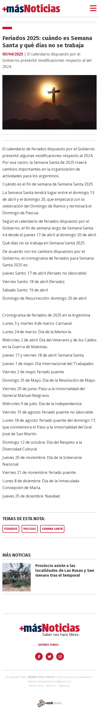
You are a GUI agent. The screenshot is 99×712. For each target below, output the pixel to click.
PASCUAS (29, 529)
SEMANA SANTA (52, 529)
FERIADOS (11, 529)
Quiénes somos (48, 644)
